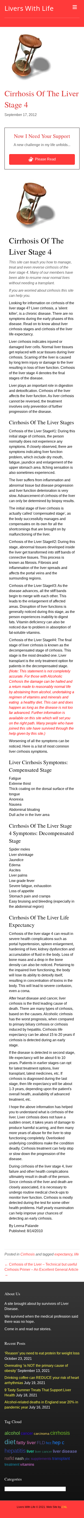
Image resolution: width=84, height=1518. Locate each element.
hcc (49, 1443)
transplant (61, 1458)
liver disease (65, 1451)
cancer (27, 1433)
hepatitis (15, 1451)
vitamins (27, 1464)
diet (9, 1442)
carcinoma (41, 1433)
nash (19, 1458)
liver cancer (43, 1451)
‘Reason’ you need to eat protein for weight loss (42, 1353)
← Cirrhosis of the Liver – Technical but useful (40, 1264)
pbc (27, 1459)
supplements (41, 1459)
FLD (41, 1442)
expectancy (63, 1254)
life (76, 1254)
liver (30, 1451)
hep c (58, 1442)
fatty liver (26, 1442)
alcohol (12, 1433)
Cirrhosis (27, 1254)
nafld (9, 1458)
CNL (64, 1507)
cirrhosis (60, 1433)
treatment (11, 1464)
